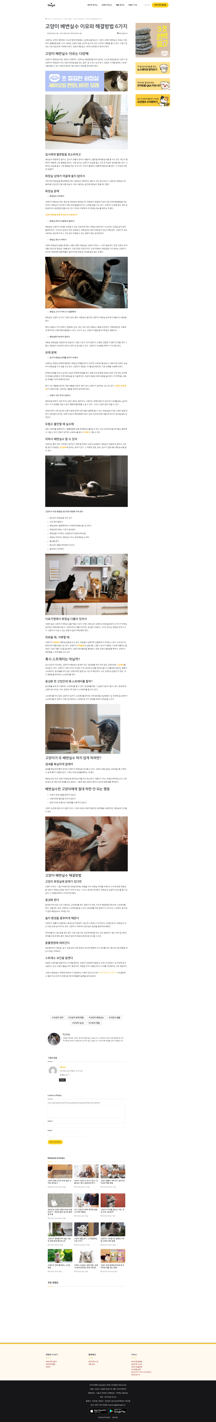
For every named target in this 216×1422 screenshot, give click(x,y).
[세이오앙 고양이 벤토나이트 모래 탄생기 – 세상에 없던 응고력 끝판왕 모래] (60, 1200)
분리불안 (80, 646)
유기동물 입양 (136, 1369)
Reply (62, 1080)
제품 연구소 (120, 5)
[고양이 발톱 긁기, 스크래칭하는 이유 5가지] (86, 1229)
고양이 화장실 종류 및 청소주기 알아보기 (61, 215)
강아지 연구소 (92, 5)
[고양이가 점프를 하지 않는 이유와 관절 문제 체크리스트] (60, 1229)
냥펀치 (48, 1367)
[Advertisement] (86, 995)
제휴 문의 (91, 1364)
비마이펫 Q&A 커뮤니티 (108, 973)
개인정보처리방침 (104, 1417)
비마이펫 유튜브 (51, 1362)
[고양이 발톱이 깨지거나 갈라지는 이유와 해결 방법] (113, 1171)
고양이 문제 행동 (77, 1017)
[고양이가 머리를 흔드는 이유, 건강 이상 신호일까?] (113, 1200)
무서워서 (86, 432)
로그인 (147, 5)
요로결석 (63, 447)
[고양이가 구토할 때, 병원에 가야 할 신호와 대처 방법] (113, 1229)
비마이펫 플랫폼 (160, 5)
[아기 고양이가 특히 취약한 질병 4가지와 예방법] (86, 1200)
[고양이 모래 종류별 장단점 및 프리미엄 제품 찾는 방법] (113, 1256)
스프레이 (120, 665)
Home (49, 19)
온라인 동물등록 (136, 1367)
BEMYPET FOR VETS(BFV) (141, 1372)
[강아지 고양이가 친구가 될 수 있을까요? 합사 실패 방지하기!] (86, 1171)
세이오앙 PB (135, 1375)
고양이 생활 (115, 1017)
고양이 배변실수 (97, 1017)
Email (50, 1130)
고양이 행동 (68, 19)
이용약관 (115, 1417)
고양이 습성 (79, 1023)
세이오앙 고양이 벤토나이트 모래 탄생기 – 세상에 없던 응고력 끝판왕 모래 (60, 1212)
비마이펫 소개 (93, 1362)
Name (50, 1121)
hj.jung (66, 1034)
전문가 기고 (132, 5)
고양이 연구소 (107, 5)
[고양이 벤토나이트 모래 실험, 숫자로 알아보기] (60, 1171)
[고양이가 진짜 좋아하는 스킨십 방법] (60, 1256)
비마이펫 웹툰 (50, 1364)
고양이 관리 (58, 1017)
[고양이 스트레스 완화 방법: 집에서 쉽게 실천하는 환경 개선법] (86, 1256)
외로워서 (56, 642)
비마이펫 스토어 (136, 1364)
